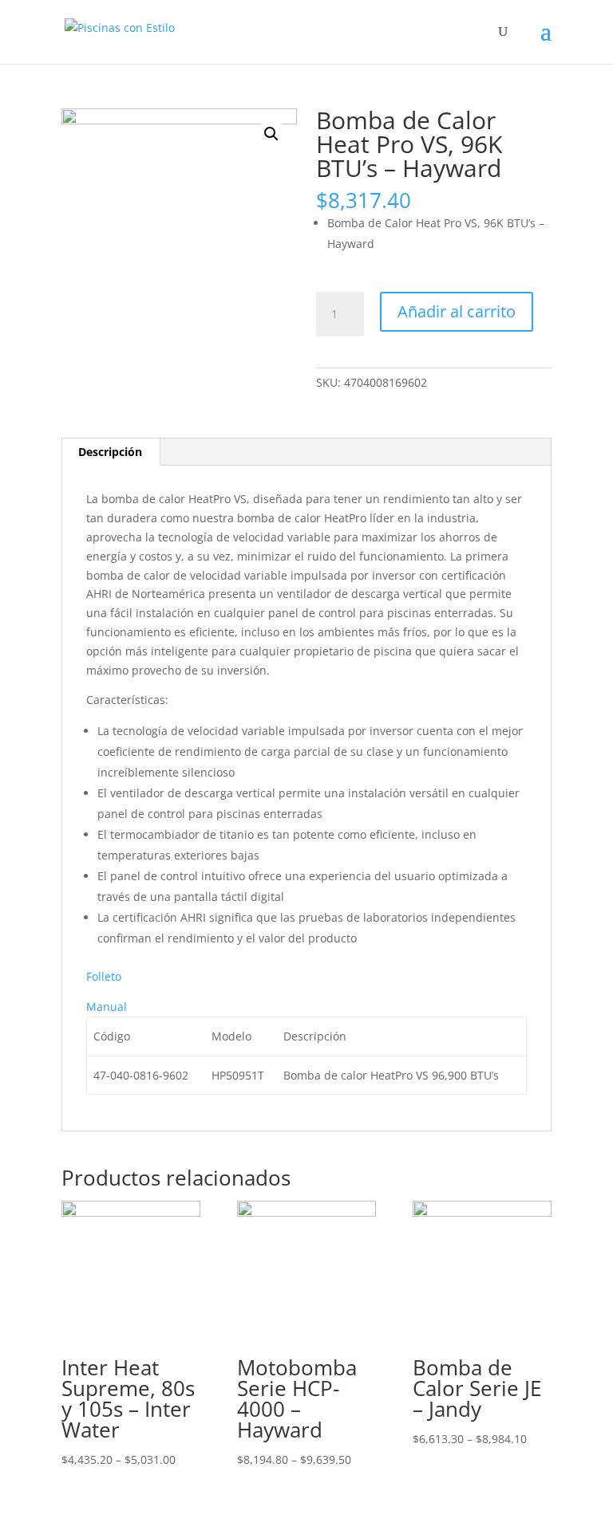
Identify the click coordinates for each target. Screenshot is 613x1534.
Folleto (103, 976)
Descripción (110, 451)
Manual (106, 1006)
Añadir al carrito (456, 311)
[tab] (110, 452)
